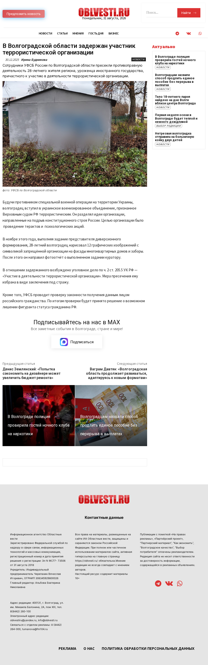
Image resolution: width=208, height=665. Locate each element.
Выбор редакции (168, 125)
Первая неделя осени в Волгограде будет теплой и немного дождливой (176, 118)
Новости (138, 59)
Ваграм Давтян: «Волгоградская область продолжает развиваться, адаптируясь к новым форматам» (116, 373)
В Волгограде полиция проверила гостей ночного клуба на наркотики (175, 60)
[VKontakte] (188, 33)
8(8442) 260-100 (20, 611)
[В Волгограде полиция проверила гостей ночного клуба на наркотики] (39, 415)
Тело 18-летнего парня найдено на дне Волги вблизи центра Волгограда (175, 100)
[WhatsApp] (200, 33)
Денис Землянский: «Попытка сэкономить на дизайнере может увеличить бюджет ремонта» (31, 373)
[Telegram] (177, 33)
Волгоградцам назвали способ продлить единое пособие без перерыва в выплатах (175, 80)
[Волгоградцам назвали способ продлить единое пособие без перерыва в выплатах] (111, 415)
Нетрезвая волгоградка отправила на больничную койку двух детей (174, 137)
